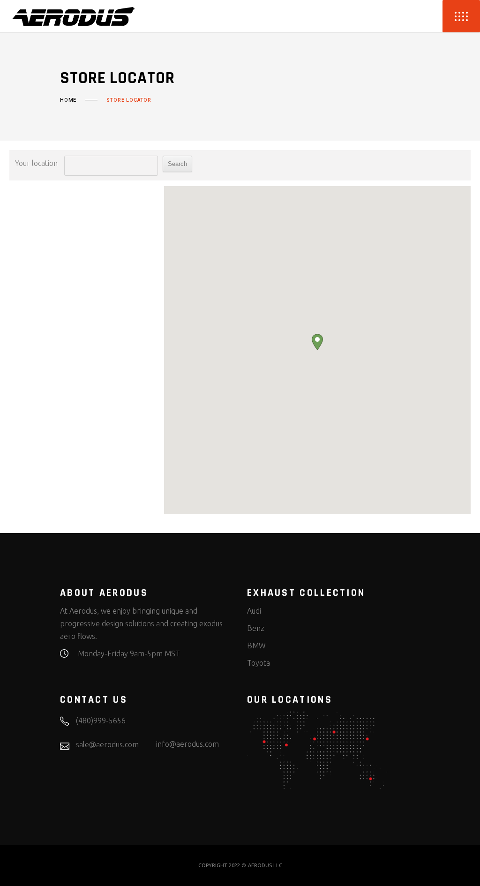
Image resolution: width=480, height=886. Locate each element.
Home (68, 100)
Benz (255, 628)
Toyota (258, 663)
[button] (317, 342)
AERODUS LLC (265, 865)
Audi (254, 611)
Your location (36, 163)
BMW (256, 645)
